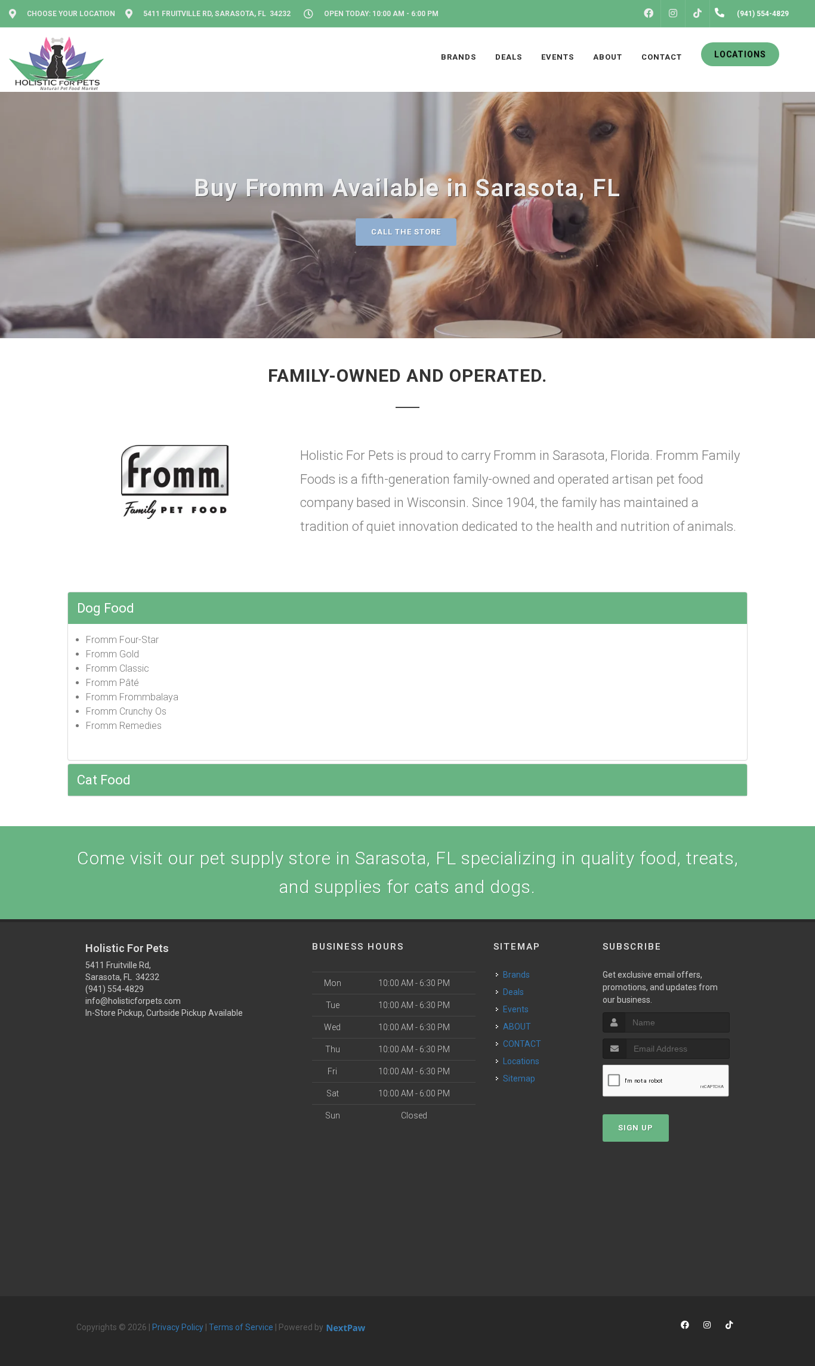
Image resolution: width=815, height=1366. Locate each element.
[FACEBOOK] (648, 13)
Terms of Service (241, 1327)
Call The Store (406, 231)
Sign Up (635, 1127)
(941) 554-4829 (114, 989)
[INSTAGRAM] (673, 13)
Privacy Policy (177, 1327)
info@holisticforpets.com (133, 1001)
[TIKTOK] (697, 13)
